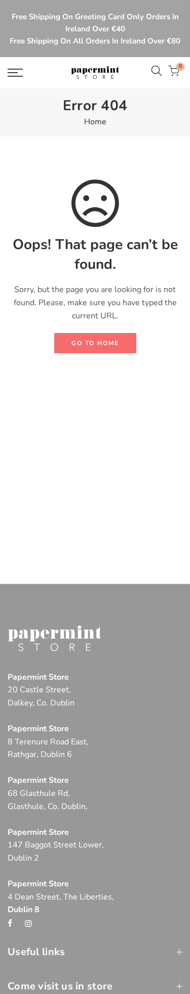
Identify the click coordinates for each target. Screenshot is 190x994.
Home (95, 121)
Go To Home (95, 343)
